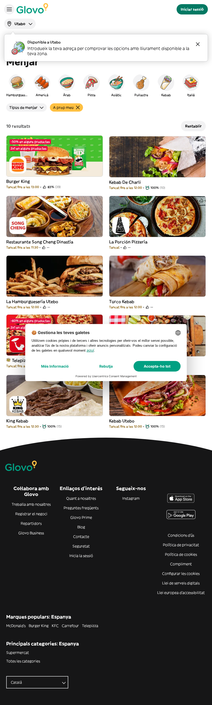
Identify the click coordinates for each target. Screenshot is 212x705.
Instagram (131, 498)
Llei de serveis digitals (181, 583)
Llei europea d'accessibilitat (181, 592)
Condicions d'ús (181, 535)
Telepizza (90, 625)
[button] (17, 85)
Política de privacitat (181, 545)
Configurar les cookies (181, 573)
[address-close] (198, 44)
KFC (55, 625)
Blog (81, 527)
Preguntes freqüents (81, 508)
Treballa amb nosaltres (31, 504)
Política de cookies (181, 554)
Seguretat (81, 546)
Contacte (81, 536)
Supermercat (17, 652)
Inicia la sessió (81, 555)
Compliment (181, 564)
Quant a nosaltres (81, 498)
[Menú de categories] (9, 9)
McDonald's (16, 625)
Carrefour (70, 625)
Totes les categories (23, 661)
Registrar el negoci (31, 514)
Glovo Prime (81, 517)
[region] (106, 85)
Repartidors (31, 523)
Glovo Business (31, 533)
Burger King (39, 625)
